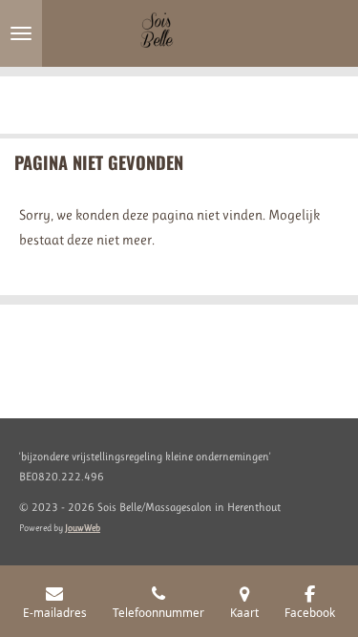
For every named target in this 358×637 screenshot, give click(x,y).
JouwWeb (82, 527)
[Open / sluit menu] (21, 33)
